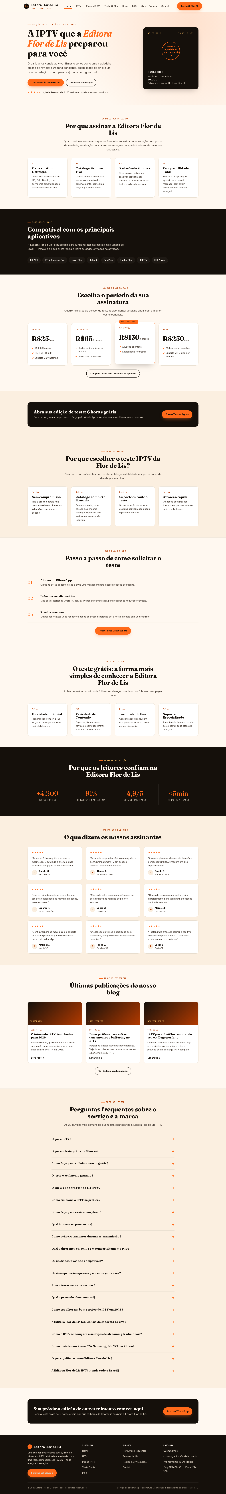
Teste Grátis (111, 6)
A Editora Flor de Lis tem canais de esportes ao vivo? (89, 1322)
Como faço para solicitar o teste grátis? (80, 1163)
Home (68, 6)
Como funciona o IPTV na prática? (76, 1200)
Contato (165, 6)
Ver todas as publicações (113, 1071)
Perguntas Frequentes (134, 1450)
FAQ (134, 6)
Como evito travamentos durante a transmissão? (86, 1236)
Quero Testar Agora (177, 414)
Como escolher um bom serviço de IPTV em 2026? (87, 1309)
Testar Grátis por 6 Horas (45, 82)
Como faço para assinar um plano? (76, 1212)
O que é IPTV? (61, 1139)
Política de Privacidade (135, 1462)
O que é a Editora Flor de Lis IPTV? (76, 1188)
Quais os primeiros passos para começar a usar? (86, 1273)
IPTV (78, 6)
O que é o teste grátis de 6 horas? (75, 1151)
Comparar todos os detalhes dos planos (113, 373)
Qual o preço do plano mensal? (73, 1297)
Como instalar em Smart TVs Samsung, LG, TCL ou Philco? (93, 1346)
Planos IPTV (93, 6)
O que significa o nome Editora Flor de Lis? (82, 1358)
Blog (125, 6)
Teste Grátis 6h (189, 6)
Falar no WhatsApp (178, 1411)
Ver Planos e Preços (81, 82)
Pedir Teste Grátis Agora (113, 630)
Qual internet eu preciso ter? (72, 1224)
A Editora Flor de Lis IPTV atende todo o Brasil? (85, 1370)
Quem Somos (149, 6)
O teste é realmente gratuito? (72, 1175)
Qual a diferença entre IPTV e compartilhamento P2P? (90, 1248)
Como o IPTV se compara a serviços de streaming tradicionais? (97, 1334)
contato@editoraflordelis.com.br (180, 1456)
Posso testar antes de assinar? (73, 1285)
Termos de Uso (131, 1456)
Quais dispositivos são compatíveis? (77, 1261)
